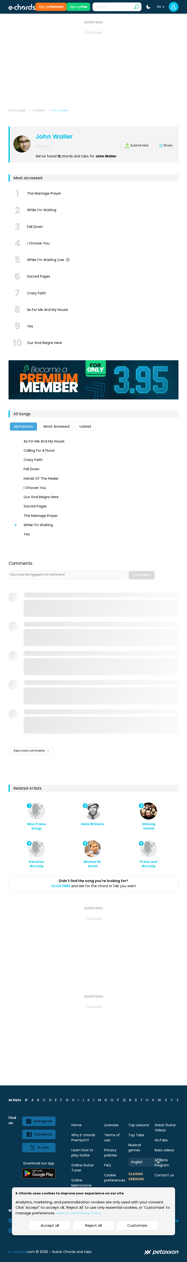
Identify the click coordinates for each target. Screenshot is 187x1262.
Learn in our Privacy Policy (78, 1213)
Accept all (50, 1225)
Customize (137, 1225)
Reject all (93, 1225)
